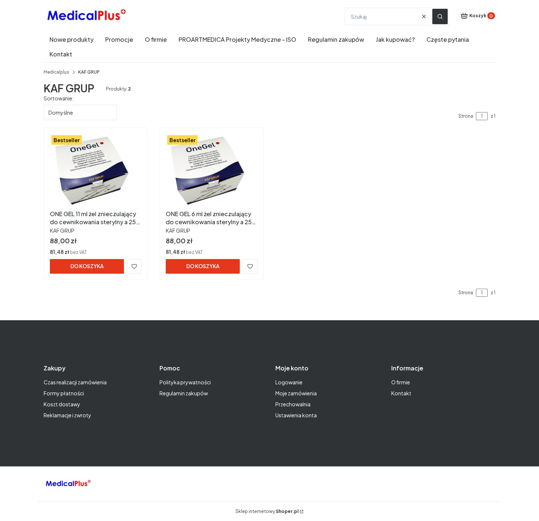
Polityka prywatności (185, 382)
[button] (440, 16)
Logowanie (288, 382)
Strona (465, 116)
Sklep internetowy (266, 511)
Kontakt (401, 393)
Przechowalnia (293, 404)
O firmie (400, 382)
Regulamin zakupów (184, 393)
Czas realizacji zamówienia (75, 382)
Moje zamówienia (296, 393)
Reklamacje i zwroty (67, 415)
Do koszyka (87, 266)
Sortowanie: (59, 98)
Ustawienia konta (296, 415)
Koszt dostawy (62, 404)
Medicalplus (56, 72)
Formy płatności (64, 393)
